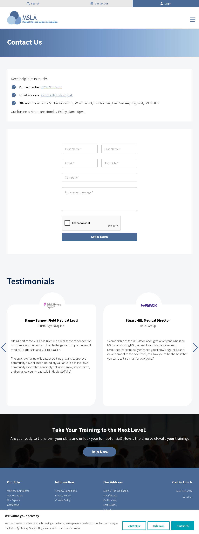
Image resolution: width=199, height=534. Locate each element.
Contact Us (101, 3)
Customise (134, 525)
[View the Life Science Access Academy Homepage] (32, 23)
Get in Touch (99, 237)
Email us (187, 497)
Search (35, 3)
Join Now (99, 452)
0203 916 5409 (51, 87)
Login (167, 3)
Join (9, 509)
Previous (3, 347)
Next (195, 347)
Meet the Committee (18, 491)
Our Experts (13, 500)
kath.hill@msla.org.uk (57, 95)
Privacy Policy (63, 495)
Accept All (183, 525)
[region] (99, 522)
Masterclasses (15, 495)
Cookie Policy (62, 500)
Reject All (158, 525)
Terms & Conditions (66, 491)
